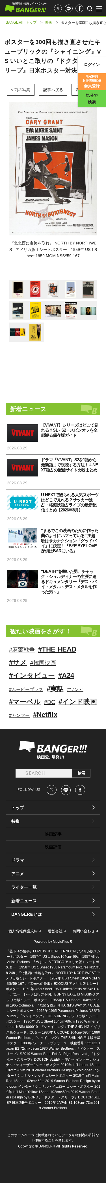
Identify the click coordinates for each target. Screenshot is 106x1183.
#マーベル (25, 701)
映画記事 (53, 834)
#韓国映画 (43, 663)
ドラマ (17, 860)
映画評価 (53, 846)
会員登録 (92, 81)
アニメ (17, 873)
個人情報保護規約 (23, 931)
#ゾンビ (75, 689)
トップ (17, 807)
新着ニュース (24, 900)
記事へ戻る (53, 89)
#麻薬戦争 (22, 649)
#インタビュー (32, 675)
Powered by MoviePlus (51, 942)
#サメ (18, 662)
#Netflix (45, 714)
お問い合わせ (84, 931)
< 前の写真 (20, 89)
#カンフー (19, 715)
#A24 (66, 675)
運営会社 (55, 931)
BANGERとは (26, 914)
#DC (49, 702)
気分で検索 (92, 98)
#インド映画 (78, 701)
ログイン (92, 64)
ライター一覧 (24, 887)
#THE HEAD (57, 649)
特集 (15, 821)
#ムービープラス (26, 689)
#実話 (55, 688)
